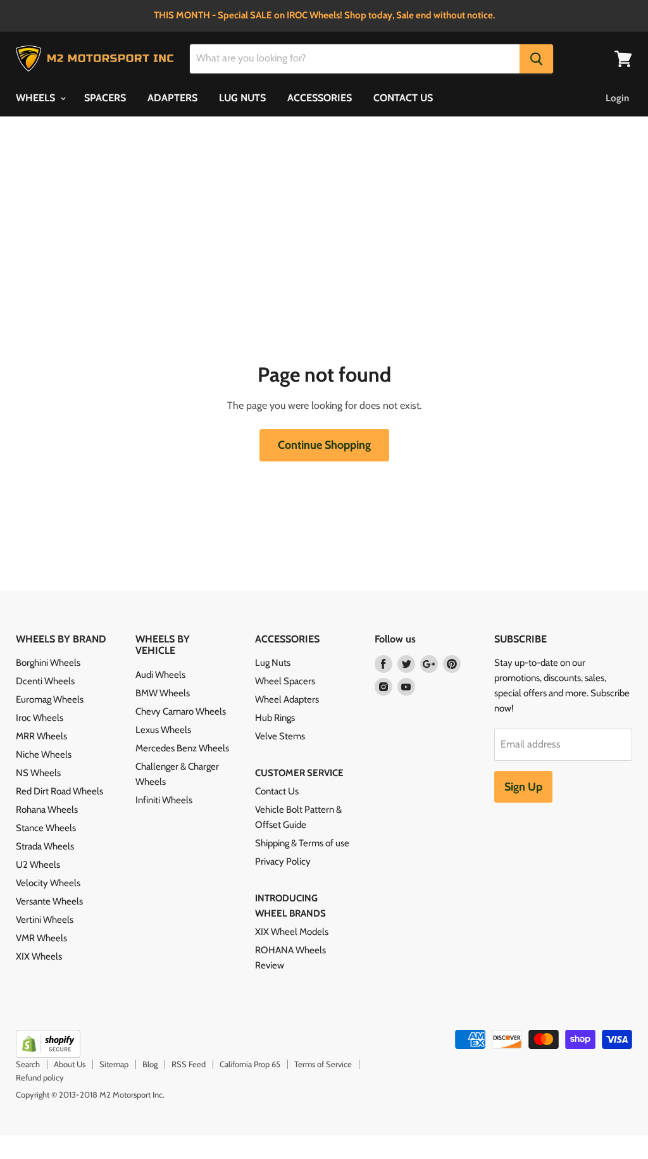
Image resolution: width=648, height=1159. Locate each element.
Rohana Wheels (47, 809)
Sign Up (523, 787)
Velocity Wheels (48, 883)
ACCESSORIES (319, 98)
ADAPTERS (172, 98)
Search (28, 1064)
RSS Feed (188, 1064)
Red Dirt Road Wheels (59, 791)
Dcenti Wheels (45, 681)
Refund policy (40, 1077)
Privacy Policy (283, 861)
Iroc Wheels (39, 718)
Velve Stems (280, 736)
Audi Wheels (160, 674)
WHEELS (37, 98)
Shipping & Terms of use (302, 843)
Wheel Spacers (285, 681)
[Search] (536, 58)
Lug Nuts (272, 662)
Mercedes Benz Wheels (182, 748)
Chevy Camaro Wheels (180, 711)
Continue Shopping (324, 445)
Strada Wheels (45, 846)
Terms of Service (323, 1064)
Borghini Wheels (48, 662)
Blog (150, 1064)
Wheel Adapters (287, 699)
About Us (69, 1064)
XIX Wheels (39, 956)
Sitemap (113, 1064)
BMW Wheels (162, 693)
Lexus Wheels (163, 730)
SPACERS (105, 98)
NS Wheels (38, 773)
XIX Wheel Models (291, 931)
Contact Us (277, 791)
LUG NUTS (242, 98)
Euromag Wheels (50, 699)
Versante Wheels (49, 901)
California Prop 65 (250, 1064)
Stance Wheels (46, 828)
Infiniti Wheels (163, 800)
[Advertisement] (324, 268)
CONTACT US (403, 98)
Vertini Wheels (44, 919)
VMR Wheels (41, 938)
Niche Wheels (44, 754)
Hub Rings (275, 718)
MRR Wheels (41, 736)
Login (617, 98)
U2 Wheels (38, 864)
